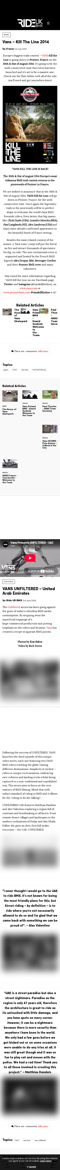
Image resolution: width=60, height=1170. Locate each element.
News (6, 35)
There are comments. (31, 351)
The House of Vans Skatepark (12, 316)
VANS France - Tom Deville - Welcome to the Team (10, 474)
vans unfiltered (40, 1140)
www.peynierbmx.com (16, 292)
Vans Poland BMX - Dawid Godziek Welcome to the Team (30, 323)
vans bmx (24, 370)
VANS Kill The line (39, 370)
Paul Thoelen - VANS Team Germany (48, 317)
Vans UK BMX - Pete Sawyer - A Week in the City (50, 439)
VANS (45, 55)
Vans (49, 627)
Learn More (46, 1161)
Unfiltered (14, 607)
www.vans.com (28, 288)
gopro (6, 370)
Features (8, 581)
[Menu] (48, 23)
